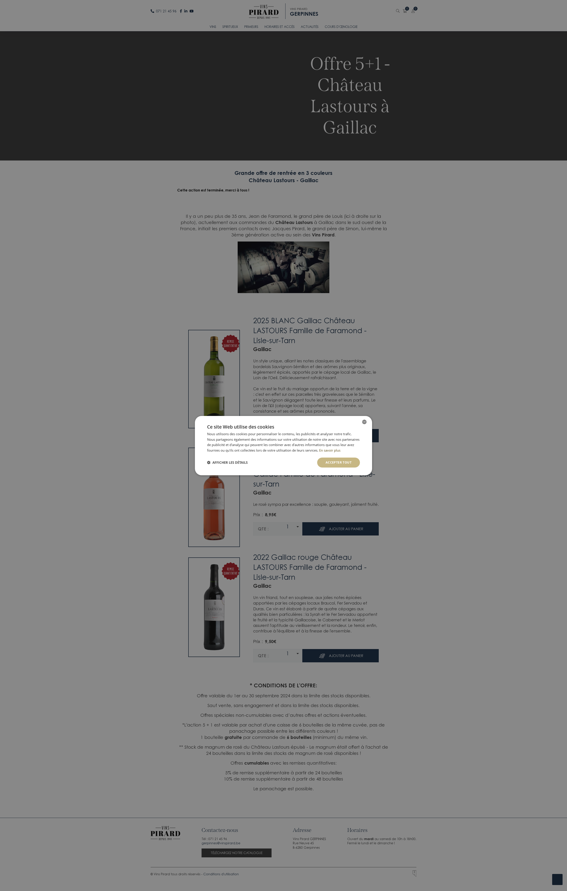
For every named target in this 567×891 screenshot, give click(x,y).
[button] (227, 462)
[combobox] (364, 421)
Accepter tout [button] (338, 462)
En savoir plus (329, 450)
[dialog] (283, 445)
